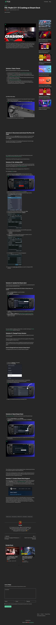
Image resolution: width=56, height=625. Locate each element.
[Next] (33, 556)
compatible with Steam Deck (26, 72)
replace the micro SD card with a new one (13, 156)
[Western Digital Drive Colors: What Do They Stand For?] (45, 46)
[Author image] (5, 9)
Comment (7, 589)
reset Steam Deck (10, 415)
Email (17, 601)
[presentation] (12, 551)
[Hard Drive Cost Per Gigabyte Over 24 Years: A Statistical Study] (45, 80)
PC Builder (46, 1)
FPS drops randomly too (22, 166)
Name (6, 601)
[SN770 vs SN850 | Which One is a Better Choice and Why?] (45, 34)
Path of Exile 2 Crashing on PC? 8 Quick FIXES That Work (27, 558)
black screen (8, 516)
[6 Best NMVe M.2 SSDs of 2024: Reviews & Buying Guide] (45, 23)
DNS (12, 171)
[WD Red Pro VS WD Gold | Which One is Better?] (45, 57)
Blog (50, 1)
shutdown (25, 516)
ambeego (32, 622)
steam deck (30, 516)
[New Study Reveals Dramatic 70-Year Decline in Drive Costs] (45, 69)
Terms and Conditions (41, 615)
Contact (42, 614)
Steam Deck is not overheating (15, 79)
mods (14, 74)
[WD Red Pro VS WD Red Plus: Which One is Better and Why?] (45, 91)
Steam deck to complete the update (26, 313)
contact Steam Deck (21, 481)
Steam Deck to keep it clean (14, 76)
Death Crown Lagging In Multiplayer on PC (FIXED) (12, 537)
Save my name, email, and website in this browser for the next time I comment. (19, 603)
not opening (14, 516)
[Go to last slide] (7, 556)
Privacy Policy (47, 614)
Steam (21, 191)
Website (28, 601)
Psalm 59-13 (20, 516)
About (38, 614)
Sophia (8, 9)
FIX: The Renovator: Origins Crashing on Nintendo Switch (12, 558)
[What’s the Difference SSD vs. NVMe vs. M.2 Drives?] (45, 103)
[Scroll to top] (54, 614)
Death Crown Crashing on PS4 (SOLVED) (30, 537)
